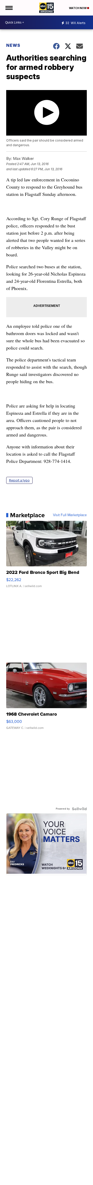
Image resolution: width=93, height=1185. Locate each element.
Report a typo (19, 480)
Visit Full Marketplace (70, 515)
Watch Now (78, 8)
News (13, 45)
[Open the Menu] (8, 7)
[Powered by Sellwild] (79, 809)
